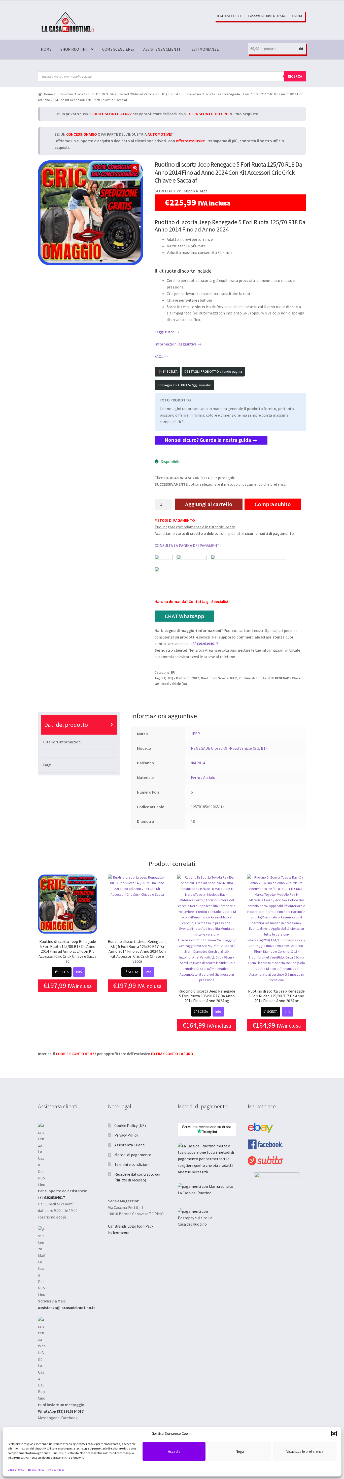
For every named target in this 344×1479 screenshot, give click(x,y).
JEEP (94, 94)
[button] (333, 1433)
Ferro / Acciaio (203, 777)
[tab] (79, 753)
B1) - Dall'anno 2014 (183, 678)
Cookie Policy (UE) (130, 1125)
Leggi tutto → (167, 331)
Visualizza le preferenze (305, 1451)
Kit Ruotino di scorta (72, 94)
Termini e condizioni (131, 1164)
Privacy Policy (35, 1469)
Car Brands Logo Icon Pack (130, 1226)
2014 (174, 94)
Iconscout (121, 1232)
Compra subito (273, 504)
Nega (239, 1451)
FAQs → (161, 356)
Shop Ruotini (73, 49)
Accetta (174, 1451)
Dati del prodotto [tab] (66, 725)
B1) (163, 678)
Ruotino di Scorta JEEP (219, 678)
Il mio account (229, 16)
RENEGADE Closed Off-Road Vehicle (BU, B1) (134, 94)
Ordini (297, 16)
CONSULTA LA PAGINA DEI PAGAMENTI (188, 545)
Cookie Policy (16, 1469)
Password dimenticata (266, 16)
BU (184, 94)
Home (46, 49)
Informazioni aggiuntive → (178, 343)
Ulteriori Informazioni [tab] (62, 741)
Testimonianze (204, 49)
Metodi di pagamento (132, 1154)
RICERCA (295, 76)
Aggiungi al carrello (208, 504)
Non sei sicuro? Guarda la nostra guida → (211, 440)
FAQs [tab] (47, 764)
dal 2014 (198, 762)
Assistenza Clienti (161, 49)
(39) (204, 643)
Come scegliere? (118, 49)
